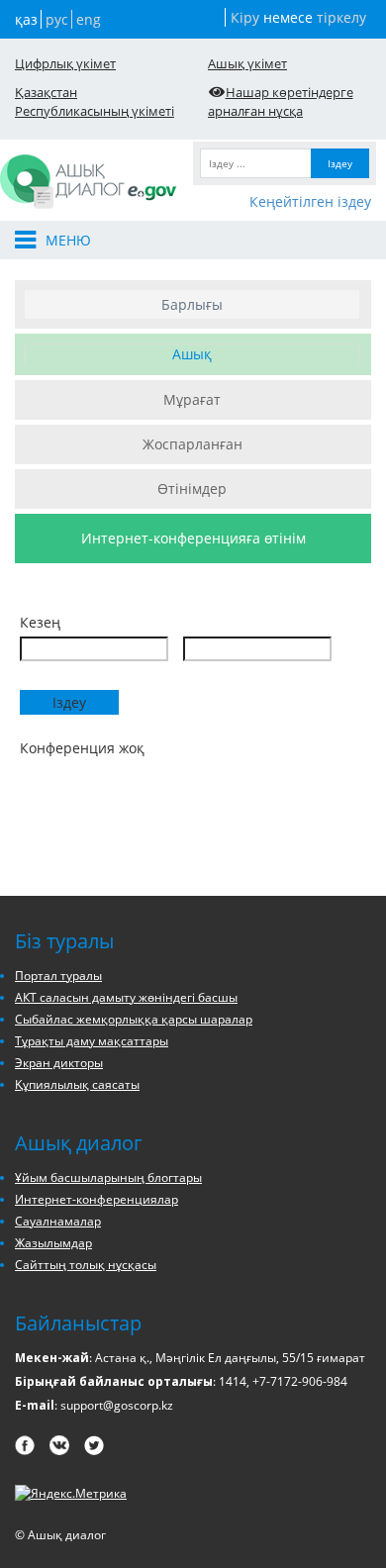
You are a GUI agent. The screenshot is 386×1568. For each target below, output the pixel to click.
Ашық (192, 353)
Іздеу (340, 163)
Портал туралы (58, 975)
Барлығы (192, 304)
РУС (57, 19)
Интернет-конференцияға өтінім (193, 538)
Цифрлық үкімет (65, 63)
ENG (88, 19)
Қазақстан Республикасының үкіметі (94, 101)
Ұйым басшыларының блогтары (108, 1177)
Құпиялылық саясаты (77, 1084)
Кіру (245, 17)
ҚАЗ (26, 19)
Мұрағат (192, 399)
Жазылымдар (53, 1242)
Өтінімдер (192, 488)
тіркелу (341, 17)
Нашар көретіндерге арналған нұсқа (280, 101)
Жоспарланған (192, 444)
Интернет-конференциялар (96, 1199)
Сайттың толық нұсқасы (85, 1264)
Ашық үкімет (247, 63)
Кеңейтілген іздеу (310, 201)
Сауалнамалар (58, 1221)
